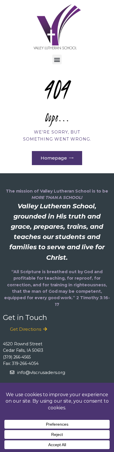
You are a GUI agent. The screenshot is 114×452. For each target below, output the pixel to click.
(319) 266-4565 (17, 357)
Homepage (54, 158)
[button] (57, 59)
